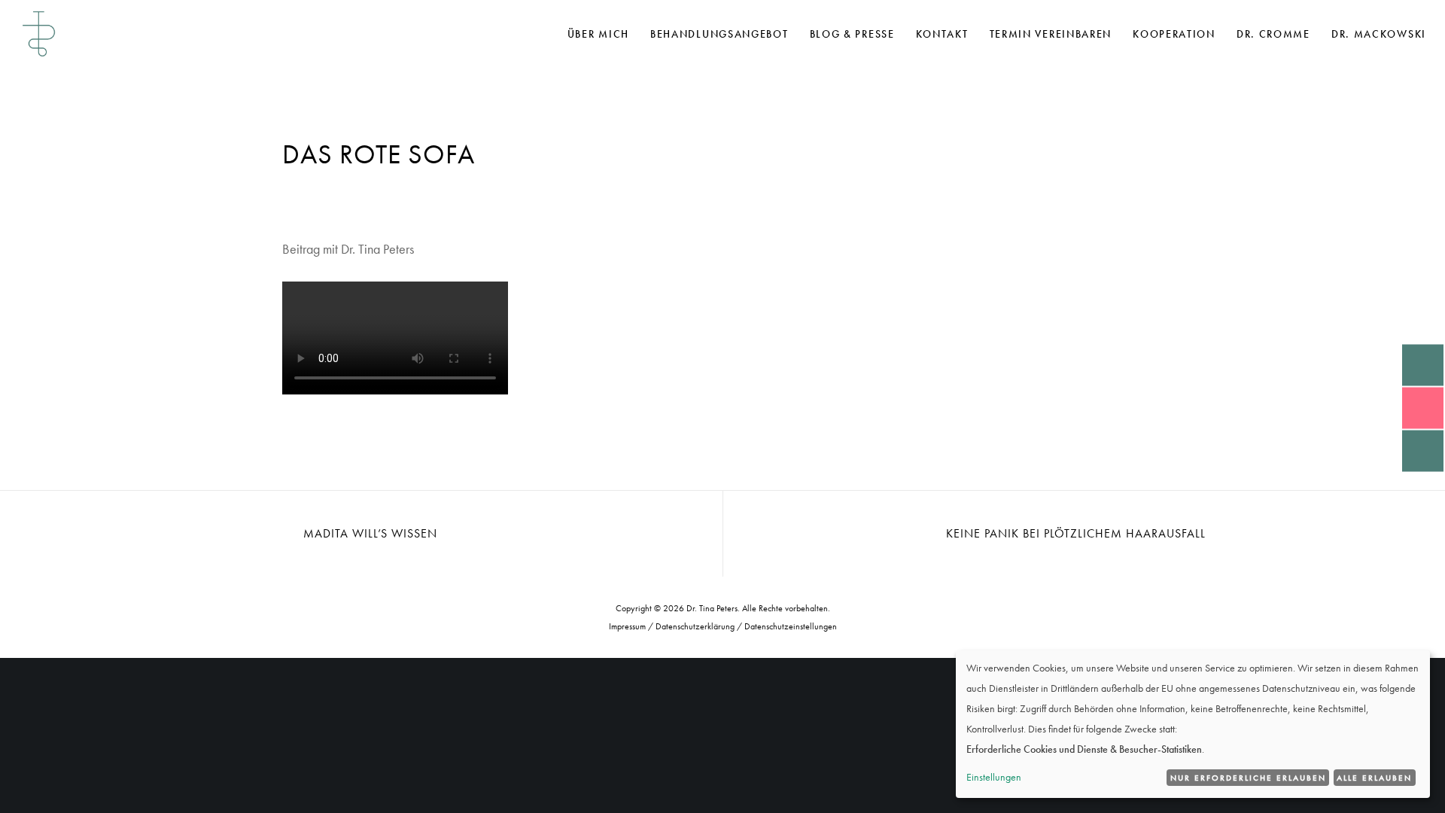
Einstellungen (993, 777)
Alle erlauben (1374, 777)
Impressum (627, 626)
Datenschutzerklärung (695, 626)
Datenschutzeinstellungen (790, 626)
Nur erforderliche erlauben (1248, 777)
